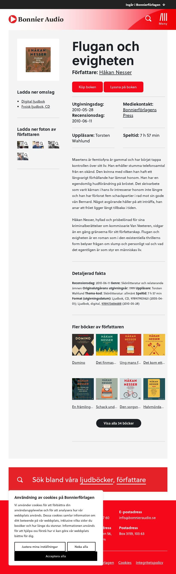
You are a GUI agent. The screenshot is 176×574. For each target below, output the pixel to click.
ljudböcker (96, 479)
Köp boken (87, 86)
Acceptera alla (56, 556)
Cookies (125, 562)
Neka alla (81, 546)
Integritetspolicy (149, 562)
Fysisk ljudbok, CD (35, 106)
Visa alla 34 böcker (119, 423)
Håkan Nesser (115, 72)
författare (131, 479)
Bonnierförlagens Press (140, 112)
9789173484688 (111, 303)
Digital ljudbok (33, 101)
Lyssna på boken (123, 86)
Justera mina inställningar (40, 546)
